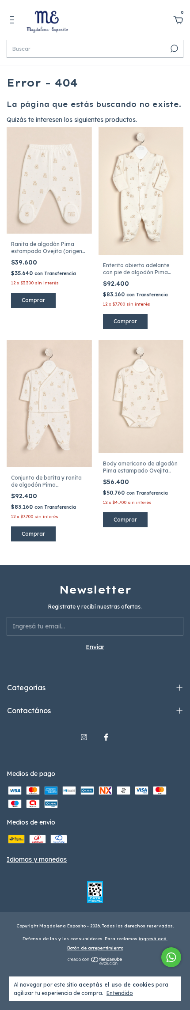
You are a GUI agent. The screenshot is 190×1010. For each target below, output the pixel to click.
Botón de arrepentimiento (95, 948)
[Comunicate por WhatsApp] (171, 957)
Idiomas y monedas (37, 859)
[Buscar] (173, 48)
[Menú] (13, 21)
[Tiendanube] (95, 963)
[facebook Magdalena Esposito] (106, 737)
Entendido (119, 993)
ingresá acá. (153, 939)
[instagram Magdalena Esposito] (83, 737)
